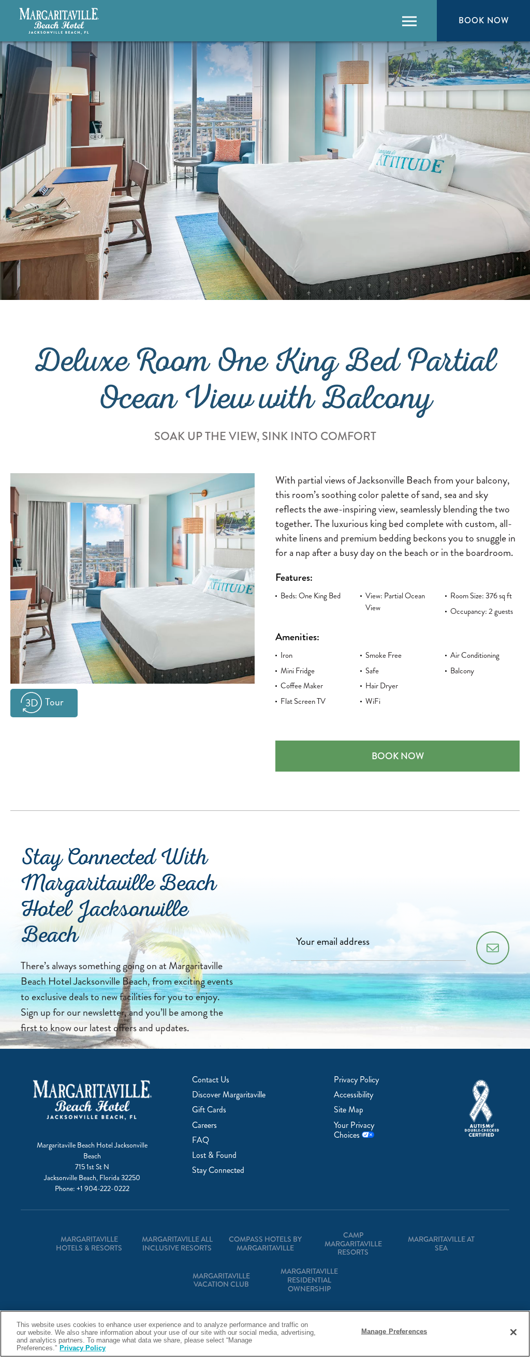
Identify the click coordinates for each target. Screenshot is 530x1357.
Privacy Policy (356, 1079)
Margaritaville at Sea (441, 1243)
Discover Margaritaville (229, 1094)
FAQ (200, 1140)
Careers (204, 1125)
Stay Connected (218, 1170)
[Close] (513, 1332)
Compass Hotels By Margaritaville (265, 1243)
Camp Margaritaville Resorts (353, 1244)
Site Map (348, 1109)
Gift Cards (209, 1109)
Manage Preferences (394, 1331)
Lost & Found (214, 1155)
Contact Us (210, 1079)
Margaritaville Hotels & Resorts (89, 1243)
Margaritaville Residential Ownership (309, 1280)
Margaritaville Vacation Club (221, 1280)
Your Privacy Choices (354, 1130)
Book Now (483, 20)
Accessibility (353, 1094)
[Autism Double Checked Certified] (482, 1108)
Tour (54, 702)
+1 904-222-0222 (103, 1189)
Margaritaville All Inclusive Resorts (177, 1243)
